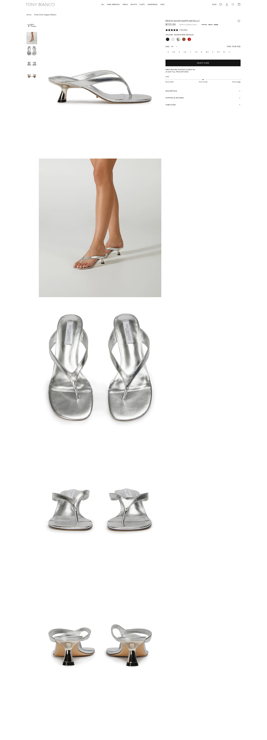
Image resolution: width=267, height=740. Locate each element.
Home (28, 15)
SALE (162, 4)
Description (171, 91)
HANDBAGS (153, 4)
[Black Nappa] (167, 39)
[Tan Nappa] (184, 39)
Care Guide (170, 105)
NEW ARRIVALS (113, 4)
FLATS (142, 4)
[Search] (233, 4)
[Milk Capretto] (173, 39)
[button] (176, 30)
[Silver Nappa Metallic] (178, 39)
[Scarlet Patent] (189, 39)
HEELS (125, 4)
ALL (102, 4)
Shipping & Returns (174, 98)
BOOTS (134, 4)
